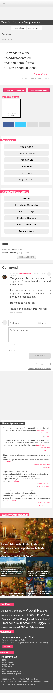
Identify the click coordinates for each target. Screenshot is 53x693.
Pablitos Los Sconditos (42, 464)
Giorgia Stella (45, 433)
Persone (47, 436)
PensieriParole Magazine (15, 514)
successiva (33, 28)
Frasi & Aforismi (10, 252)
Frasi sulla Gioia (26, 231)
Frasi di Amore (26, 146)
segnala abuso (16, 312)
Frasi (4, 660)
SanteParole (7, 667)
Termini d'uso (21, 684)
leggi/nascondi (45, 364)
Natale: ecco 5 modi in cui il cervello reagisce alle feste (12, 594)
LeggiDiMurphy (8, 664)
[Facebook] (8, 124)
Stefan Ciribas (41, 74)
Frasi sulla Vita (26, 159)
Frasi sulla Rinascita (26, 217)
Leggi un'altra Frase (15, 90)
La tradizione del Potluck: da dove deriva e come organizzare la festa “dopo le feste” (22, 548)
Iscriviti (7, 646)
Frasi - (26, 3)
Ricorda (45, 323)
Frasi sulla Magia (26, 211)
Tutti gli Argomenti (39, 90)
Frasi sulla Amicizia (26, 153)
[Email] (32, 124)
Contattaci (32, 684)
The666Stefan (16, 249)
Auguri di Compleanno (13, 610)
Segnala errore (26, 257)
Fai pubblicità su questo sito (13, 673)
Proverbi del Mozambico (26, 204)
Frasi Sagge (26, 172)
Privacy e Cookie (8, 684)
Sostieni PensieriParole (26, 384)
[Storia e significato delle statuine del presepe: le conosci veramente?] (39, 567)
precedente (19, 28)
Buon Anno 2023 (18, 615)
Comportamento (24, 252)
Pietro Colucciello (44, 483)
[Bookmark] (44, 124)
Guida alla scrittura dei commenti (39, 368)
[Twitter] (20, 124)
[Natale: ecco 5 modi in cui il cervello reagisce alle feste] (13, 586)
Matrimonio (11, 627)
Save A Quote (7, 662)
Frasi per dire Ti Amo (15, 623)
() (26, 429)
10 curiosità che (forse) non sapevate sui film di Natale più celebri (39, 593)
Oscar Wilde (25, 626)
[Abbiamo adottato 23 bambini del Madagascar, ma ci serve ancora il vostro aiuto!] (13, 567)
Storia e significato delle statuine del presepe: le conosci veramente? (38, 573)
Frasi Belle (27, 166)
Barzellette (5, 615)
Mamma (47, 451)
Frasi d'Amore (42, 619)
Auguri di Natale (26, 179)
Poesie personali (44, 487)
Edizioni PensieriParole (11, 671)
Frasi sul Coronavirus (26, 224)
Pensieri (26, 198)
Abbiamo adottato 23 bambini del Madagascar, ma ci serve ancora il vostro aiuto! (13, 572)
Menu (4, 3)
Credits (46, 681)
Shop (4, 669)
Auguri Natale (36, 610)
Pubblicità (38, 681)
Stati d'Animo (38, 627)
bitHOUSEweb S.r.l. (9, 681)
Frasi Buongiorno (23, 619)
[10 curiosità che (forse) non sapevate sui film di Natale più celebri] (39, 586)
